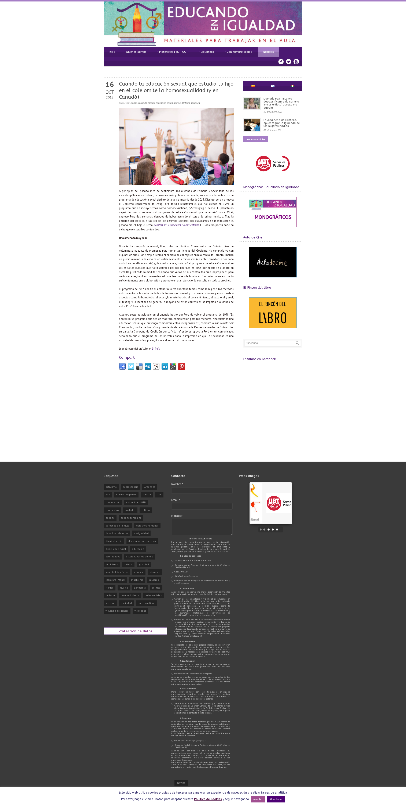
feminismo (112, 564)
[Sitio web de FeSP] (273, 173)
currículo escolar (146, 102)
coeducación (113, 502)
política (156, 587)
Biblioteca (206, 51)
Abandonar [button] (276, 799)
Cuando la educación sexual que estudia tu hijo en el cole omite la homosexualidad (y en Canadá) (176, 90)
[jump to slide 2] (268, 529)
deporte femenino (131, 517)
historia (128, 564)
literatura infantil (115, 579)
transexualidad (146, 603)
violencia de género (117, 610)
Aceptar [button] (257, 799)
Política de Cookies (208, 799)
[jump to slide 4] (277, 529)
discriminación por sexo (142, 541)
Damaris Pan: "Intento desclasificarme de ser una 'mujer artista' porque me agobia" (281, 103)
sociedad (195, 102)
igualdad (144, 564)
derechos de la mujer (118, 525)
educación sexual (164, 102)
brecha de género (126, 494)
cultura (145, 510)
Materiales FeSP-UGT (172, 51)
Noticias (268, 51)
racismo (110, 595)
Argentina (149, 486)
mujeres (154, 579)
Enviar (181, 782)
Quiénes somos (136, 51)
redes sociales (153, 595)
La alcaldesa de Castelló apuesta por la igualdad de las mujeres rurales (281, 123)
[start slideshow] (259, 529)
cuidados (130, 510)
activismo (111, 486)
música (123, 587)
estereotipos (113, 556)
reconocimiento (130, 595)
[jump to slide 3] (273, 529)
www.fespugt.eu (191, 576)
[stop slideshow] (281, 529)
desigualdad (141, 533)
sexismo (110, 603)
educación (138, 548)
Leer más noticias (255, 139)
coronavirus (112, 510)
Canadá (133, 102)
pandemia (140, 587)
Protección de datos (135, 630)
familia (177, 102)
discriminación (114, 541)
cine (159, 494)
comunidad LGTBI (136, 502)
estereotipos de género (139, 556)
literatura (155, 572)
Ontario (186, 102)
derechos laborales (117, 533)
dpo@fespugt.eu (181, 583)
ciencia (147, 494)
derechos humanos (147, 525)
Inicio (112, 51)
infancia (139, 572)
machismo (137, 579)
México (110, 587)
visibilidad (140, 610)
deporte (110, 517)
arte (108, 494)
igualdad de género (117, 572)
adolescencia (130, 486)
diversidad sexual (116, 548)
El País (156, 349)
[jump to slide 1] (264, 529)
